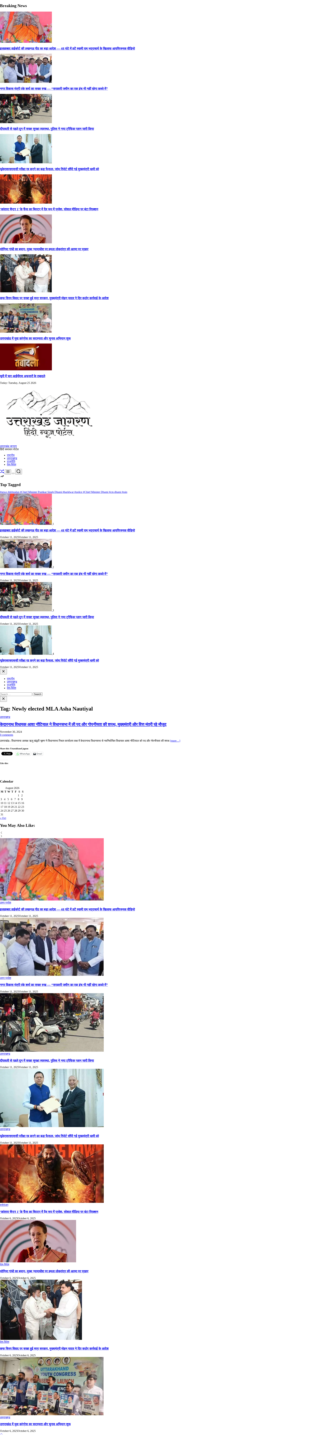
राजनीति (11, 461)
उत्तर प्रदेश (5, 902)
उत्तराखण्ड (12, 458)
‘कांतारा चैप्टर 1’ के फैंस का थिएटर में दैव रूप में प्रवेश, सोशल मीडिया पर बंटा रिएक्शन (49, 209)
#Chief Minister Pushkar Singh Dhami (41, 492)
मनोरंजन (4, 1205)
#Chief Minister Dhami (96, 492)
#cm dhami (115, 492)
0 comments (6, 734)
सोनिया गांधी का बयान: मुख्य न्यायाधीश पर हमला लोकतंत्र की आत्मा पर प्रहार (44, 249)
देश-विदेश (11, 464)
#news (4, 492)
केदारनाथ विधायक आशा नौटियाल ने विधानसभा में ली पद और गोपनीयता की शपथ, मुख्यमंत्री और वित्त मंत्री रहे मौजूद (83, 724)
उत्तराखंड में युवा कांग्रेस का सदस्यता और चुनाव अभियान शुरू (35, 338)
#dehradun (14, 492)
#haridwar (68, 492)
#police (78, 492)
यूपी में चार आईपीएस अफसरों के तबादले (22, 376)
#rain (124, 492)
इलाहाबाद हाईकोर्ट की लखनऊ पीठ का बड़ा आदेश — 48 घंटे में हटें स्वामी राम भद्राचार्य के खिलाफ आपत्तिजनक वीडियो (67, 48)
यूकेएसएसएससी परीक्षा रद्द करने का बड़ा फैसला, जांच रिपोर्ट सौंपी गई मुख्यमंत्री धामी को (49, 169)
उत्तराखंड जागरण (8, 446)
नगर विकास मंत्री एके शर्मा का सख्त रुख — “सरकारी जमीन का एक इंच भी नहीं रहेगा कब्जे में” (54, 88)
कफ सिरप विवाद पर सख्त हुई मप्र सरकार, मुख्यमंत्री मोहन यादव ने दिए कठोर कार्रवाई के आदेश (54, 298)
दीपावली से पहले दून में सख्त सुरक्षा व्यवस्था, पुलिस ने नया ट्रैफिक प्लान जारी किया (47, 129)
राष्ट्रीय (11, 455)
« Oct (3, 818)
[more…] (175, 740)
